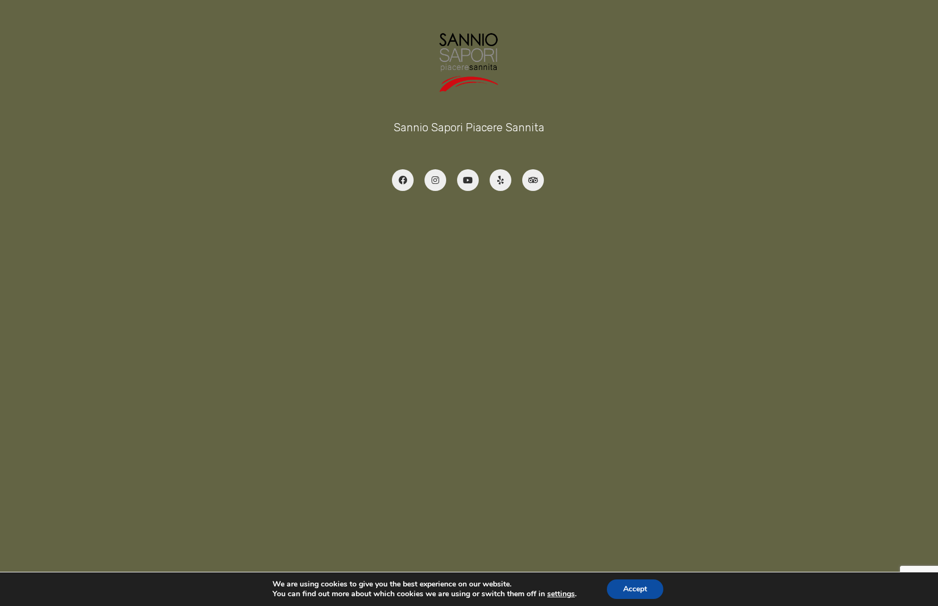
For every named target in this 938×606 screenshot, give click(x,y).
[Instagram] (435, 180)
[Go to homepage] (469, 62)
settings (561, 594)
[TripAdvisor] (533, 180)
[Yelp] (500, 180)
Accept (635, 589)
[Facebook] (403, 180)
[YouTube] (468, 180)
